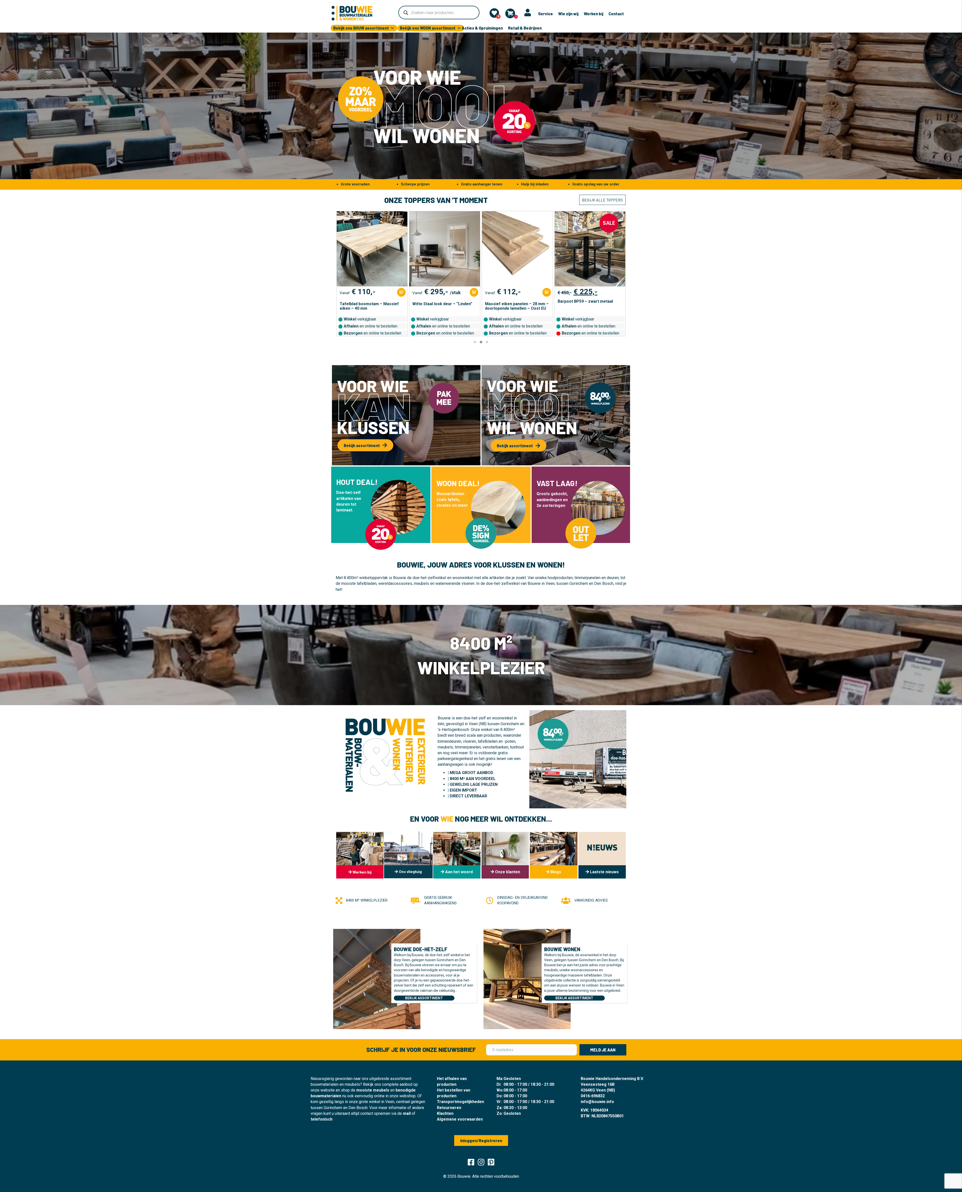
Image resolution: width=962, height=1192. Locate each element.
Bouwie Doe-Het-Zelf (420, 949)
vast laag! (557, 483)
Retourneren (449, 1107)
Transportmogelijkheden (460, 1101)
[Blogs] (553, 855)
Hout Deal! (357, 481)
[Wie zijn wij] (456, 855)
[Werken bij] (360, 855)
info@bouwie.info (597, 1101)
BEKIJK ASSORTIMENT (424, 998)
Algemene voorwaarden (460, 1119)
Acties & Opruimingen (482, 28)
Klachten (445, 1113)
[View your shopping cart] (510, 13)
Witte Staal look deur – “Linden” (370, 304)
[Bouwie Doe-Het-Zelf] (376, 979)
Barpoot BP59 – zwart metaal (512, 301)
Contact (616, 13)
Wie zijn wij (568, 13)
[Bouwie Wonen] (527, 979)
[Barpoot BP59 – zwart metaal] (517, 248)
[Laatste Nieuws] (602, 855)
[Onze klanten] (505, 855)
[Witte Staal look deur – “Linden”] (372, 248)
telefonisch (321, 1119)
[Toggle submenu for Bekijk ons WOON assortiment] (459, 28)
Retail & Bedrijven (525, 28)
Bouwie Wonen (562, 949)
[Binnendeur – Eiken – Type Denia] (590, 248)
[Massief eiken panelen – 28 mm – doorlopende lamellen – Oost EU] (444, 248)
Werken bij (593, 13)
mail (407, 1113)
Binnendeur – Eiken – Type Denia (589, 304)
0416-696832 (593, 1096)
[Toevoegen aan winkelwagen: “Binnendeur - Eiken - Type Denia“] (619, 292)
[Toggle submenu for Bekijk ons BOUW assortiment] (392, 28)
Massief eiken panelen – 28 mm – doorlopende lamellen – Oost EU (444, 306)
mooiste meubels (372, 1090)
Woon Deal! (457, 483)
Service (545, 13)
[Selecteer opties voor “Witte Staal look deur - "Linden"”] (401, 292)
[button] (475, 342)
